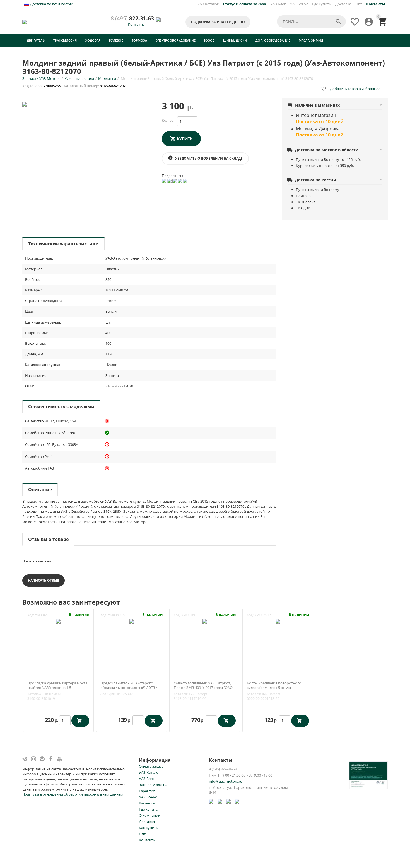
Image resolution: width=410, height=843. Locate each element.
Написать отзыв (43, 580)
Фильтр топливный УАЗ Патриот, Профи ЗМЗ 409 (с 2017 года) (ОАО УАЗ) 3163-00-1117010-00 (203, 687)
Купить (184, 138)
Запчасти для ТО (153, 784)
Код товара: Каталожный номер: (75, 85)
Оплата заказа (151, 766)
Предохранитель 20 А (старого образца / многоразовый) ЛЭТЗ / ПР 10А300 (128, 687)
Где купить (321, 3)
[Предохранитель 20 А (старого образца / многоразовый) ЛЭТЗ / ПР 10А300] (131, 620)
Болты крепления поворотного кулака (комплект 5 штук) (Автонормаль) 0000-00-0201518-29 (276, 687)
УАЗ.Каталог (208, 3)
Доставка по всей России (51, 3)
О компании (149, 815)
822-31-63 (132, 18)
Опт (358, 3)
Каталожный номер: (44, 693)
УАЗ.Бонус (299, 3)
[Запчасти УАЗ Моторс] (25, 21)
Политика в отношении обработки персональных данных (72, 794)
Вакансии (147, 803)
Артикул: (107, 693)
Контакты (136, 24)
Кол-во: (168, 120)
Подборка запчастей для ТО (218, 22)
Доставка (343, 3)
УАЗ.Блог (278, 3)
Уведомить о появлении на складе (205, 158)
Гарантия (147, 790)
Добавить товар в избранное (350, 88)
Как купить (148, 827)
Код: (30, 614)
